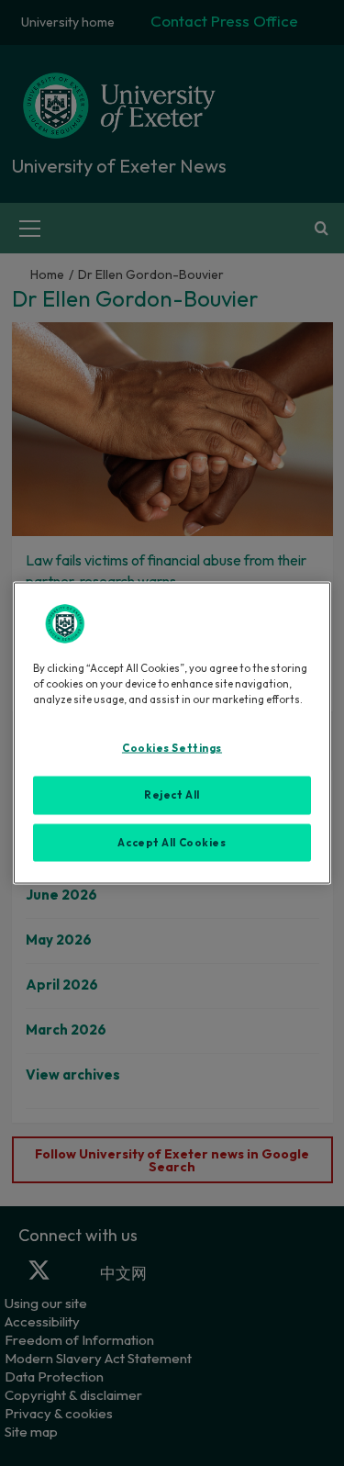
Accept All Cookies (171, 841)
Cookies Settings (172, 747)
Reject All (172, 794)
